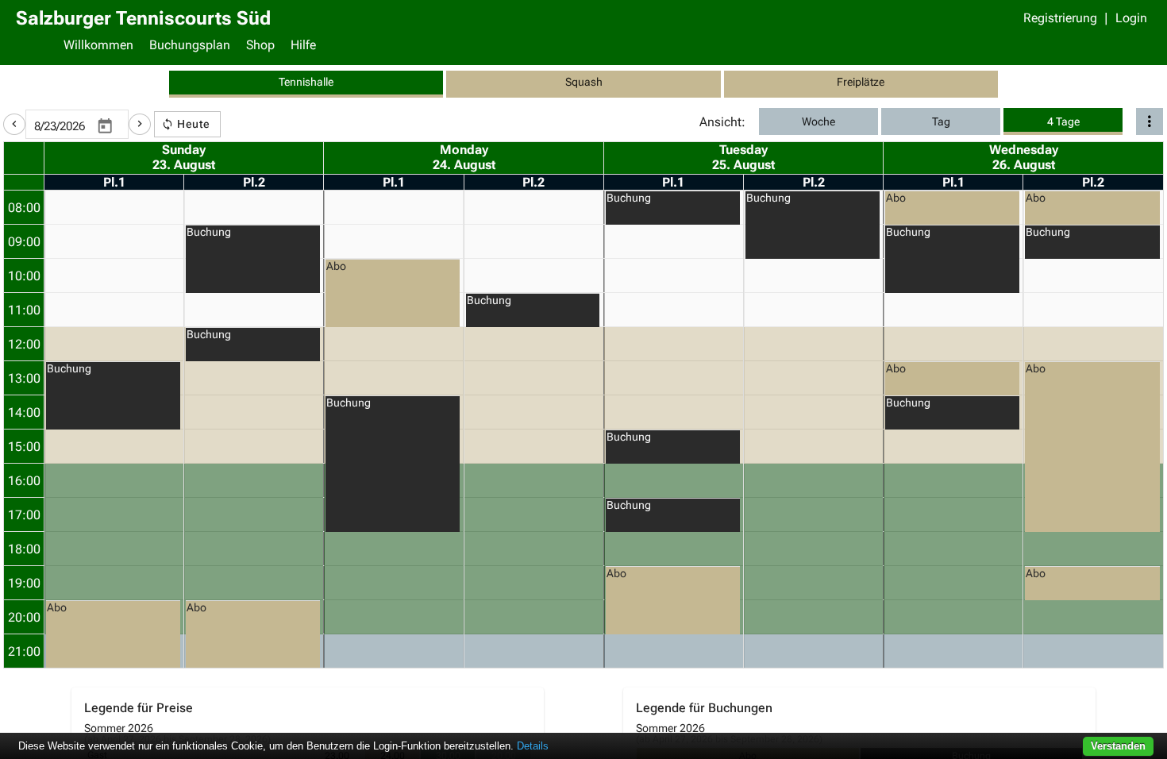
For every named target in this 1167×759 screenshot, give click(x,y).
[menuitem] (98, 47)
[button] (14, 124)
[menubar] (603, 47)
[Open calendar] (105, 127)
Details (533, 746)
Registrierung (1060, 17)
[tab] (306, 84)
